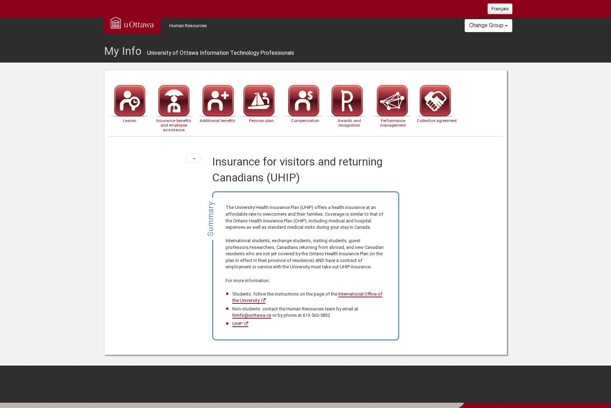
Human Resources (188, 25)
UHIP (237, 323)
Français (500, 8)
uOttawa (132, 22)
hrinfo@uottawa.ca (251, 315)
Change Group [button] (487, 25)
